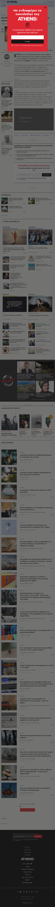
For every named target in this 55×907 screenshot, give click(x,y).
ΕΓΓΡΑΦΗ (27, 41)
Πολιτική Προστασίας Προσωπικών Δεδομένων (32, 45)
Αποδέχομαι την (28, 45)
